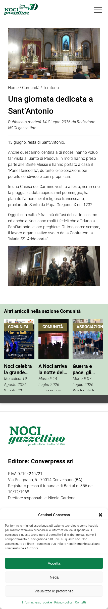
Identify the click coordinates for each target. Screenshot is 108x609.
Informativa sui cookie (37, 602)
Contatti (80, 602)
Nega (54, 577)
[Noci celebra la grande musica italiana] (19, 355)
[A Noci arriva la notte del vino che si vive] (53, 355)
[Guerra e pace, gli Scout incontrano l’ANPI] (88, 355)
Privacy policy (63, 602)
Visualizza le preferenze (54, 591)
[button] (100, 514)
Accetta (54, 563)
